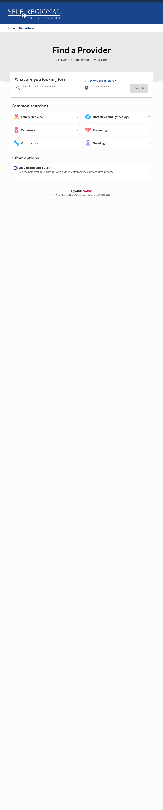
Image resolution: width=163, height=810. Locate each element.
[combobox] (51, 88)
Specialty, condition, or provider (39, 85)
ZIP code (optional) (100, 85)
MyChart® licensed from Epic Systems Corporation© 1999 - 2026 (81, 195)
